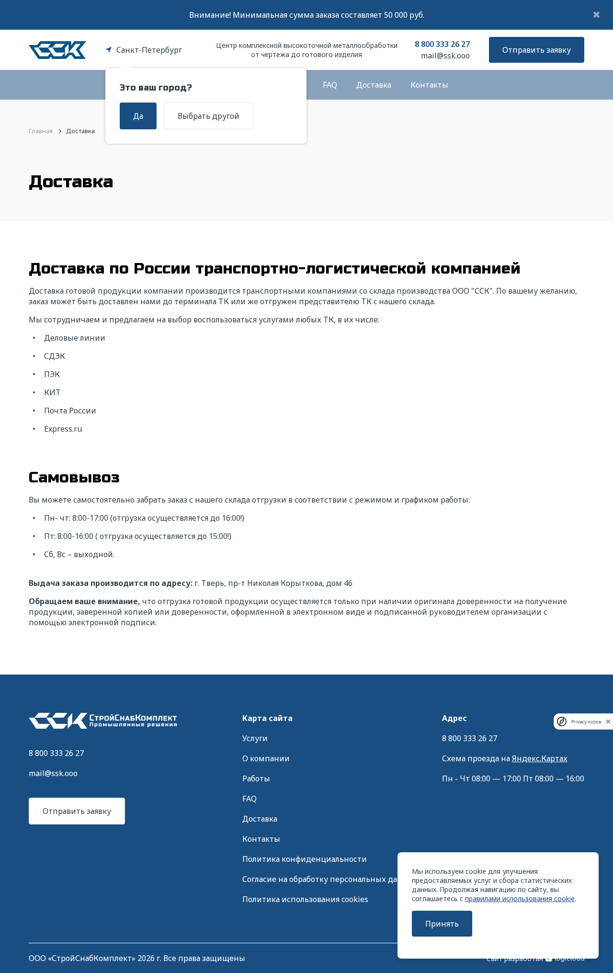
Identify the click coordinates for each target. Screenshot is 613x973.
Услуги (255, 738)
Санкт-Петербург (149, 50)
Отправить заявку (536, 50)
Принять (442, 923)
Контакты (429, 85)
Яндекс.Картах (540, 758)
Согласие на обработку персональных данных (330, 879)
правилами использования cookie (520, 898)
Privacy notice (586, 721)
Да (138, 116)
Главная (41, 130)
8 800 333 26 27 (442, 44)
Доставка (373, 85)
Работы (256, 778)
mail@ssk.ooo (445, 55)
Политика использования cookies (305, 899)
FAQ (330, 85)
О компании (266, 758)
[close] (608, 721)
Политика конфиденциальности (304, 859)
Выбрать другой (208, 116)
